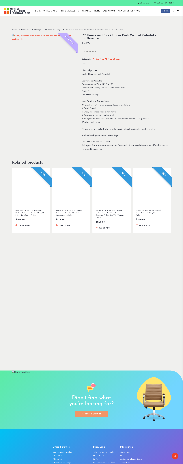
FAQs (95, 459)
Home (14, 30)
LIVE (166, 11)
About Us (124, 456)
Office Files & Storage (31, 30)
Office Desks (58, 456)
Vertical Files (98, 59)
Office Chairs (58, 459)
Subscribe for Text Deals (103, 452)
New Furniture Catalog (62, 452)
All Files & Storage (53, 30)
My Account (125, 452)
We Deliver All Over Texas (131, 459)
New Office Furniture (102, 456)
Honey (89, 63)
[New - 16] (31, 187)
